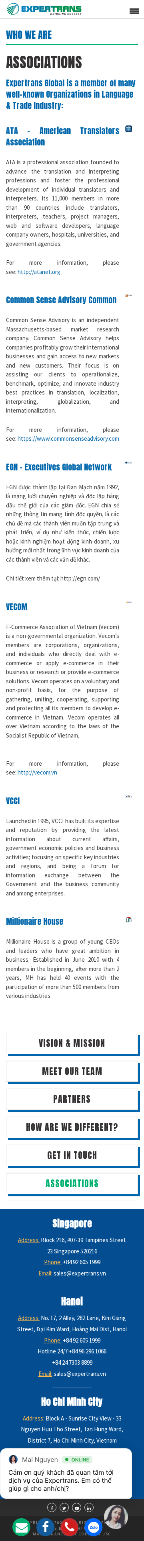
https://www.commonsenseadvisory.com (68, 438)
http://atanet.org (39, 272)
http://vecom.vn (37, 772)
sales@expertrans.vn (80, 1273)
